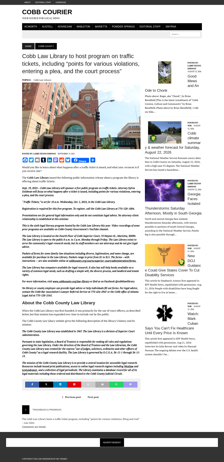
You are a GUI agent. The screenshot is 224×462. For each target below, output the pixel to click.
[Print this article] (102, 385)
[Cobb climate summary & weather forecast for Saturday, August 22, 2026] (165, 141)
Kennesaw (65, 26)
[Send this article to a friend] (88, 385)
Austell (47, 26)
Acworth (30, 26)
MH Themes (61, 459)
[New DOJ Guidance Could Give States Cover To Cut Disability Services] (165, 264)
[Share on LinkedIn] (60, 385)
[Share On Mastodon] (130, 385)
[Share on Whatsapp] (116, 385)
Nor (190, 125)
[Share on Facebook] (32, 385)
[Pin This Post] (74, 385)
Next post (93, 397)
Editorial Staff (43, 2)
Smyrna (170, 26)
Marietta (101, 26)
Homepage (61, 2)
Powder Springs (123, 26)
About (27, 2)
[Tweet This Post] (46, 385)
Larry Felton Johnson (44, 154)
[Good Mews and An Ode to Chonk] (165, 81)
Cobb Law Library (43, 79)
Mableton (83, 26)
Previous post (73, 397)
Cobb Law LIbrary (38, 177)
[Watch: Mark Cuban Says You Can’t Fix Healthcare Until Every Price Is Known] (165, 322)
